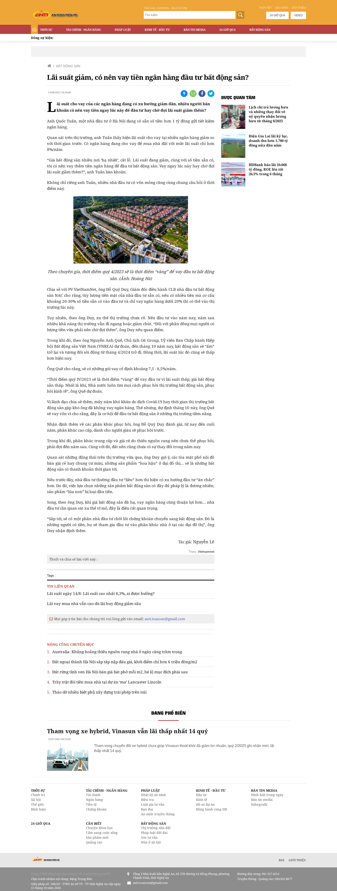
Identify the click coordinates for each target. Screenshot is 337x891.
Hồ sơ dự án (205, 804)
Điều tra (147, 799)
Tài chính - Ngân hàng (83, 30)
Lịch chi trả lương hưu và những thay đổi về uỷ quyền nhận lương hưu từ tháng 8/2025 (268, 114)
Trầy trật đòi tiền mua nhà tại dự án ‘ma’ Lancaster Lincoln (104, 682)
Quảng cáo (94, 842)
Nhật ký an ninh (153, 795)
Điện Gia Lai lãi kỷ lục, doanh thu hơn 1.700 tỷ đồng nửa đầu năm (268, 140)
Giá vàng (281, 7)
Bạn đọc (147, 809)
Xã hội (36, 799)
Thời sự (46, 30)
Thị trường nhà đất (156, 828)
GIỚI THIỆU (297, 860)
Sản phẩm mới (97, 837)
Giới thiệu (298, 7)
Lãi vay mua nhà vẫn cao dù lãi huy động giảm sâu (94, 603)
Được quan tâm (238, 97)
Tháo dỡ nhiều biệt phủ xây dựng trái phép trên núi (96, 692)
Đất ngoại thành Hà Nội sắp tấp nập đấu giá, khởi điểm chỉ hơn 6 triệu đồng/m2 (122, 661)
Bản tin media (262, 799)
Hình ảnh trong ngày (267, 795)
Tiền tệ (91, 804)
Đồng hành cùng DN (211, 809)
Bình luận (38, 809)
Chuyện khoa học (99, 828)
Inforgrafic (259, 804)
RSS (282, 860)
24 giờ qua (277, 15)
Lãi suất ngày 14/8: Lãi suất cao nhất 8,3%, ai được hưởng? (101, 593)
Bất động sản (259, 30)
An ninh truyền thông (158, 814)
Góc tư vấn (149, 837)
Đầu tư (201, 795)
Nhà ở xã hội (151, 842)
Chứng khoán (96, 809)
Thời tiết (265, 7)
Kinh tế (201, 799)
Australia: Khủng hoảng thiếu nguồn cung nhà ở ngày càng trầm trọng (114, 651)
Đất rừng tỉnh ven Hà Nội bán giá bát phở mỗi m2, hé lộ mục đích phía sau (117, 671)
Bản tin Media (195, 30)
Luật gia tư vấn (152, 804)
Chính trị (38, 795)
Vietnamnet (206, 551)
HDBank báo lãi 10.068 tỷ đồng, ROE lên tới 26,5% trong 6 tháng (268, 169)
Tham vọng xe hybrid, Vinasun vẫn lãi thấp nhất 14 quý (127, 731)
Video (298, 15)
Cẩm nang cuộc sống (102, 832)
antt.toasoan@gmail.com (165, 618)
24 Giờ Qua (227, 30)
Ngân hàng (94, 799)
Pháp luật (123, 30)
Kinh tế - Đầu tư (157, 30)
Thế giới (37, 804)
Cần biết (94, 823)
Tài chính (93, 795)
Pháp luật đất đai (154, 832)
